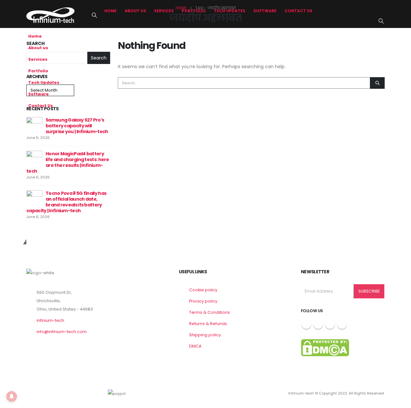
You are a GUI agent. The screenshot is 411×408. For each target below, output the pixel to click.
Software (264, 11)
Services (164, 11)
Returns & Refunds (208, 323)
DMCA (195, 346)
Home (110, 11)
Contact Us (298, 11)
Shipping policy (205, 335)
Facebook (306, 324)
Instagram (330, 324)
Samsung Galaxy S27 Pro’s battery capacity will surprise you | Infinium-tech (77, 126)
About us (135, 11)
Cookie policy (203, 290)
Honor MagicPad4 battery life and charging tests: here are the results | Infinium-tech (67, 162)
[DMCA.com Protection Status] (325, 347)
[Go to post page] (34, 125)
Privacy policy (203, 301)
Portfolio (194, 11)
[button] (94, 15)
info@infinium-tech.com (62, 331)
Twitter (318, 324)
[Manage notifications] (11, 396)
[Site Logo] (50, 15)
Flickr (342, 324)
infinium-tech (50, 320)
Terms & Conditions (209, 312)
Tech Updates (229, 11)
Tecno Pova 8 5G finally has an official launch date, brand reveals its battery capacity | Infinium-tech (66, 202)
